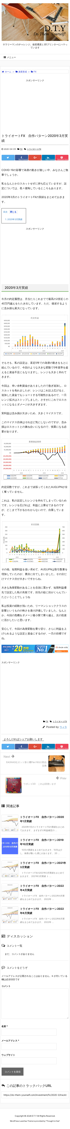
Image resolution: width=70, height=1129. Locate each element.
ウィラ (63, 727)
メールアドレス (10, 1040)
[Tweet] (8, 157)
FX (21, 149)
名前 (4, 1026)
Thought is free (52, 1121)
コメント (6, 986)
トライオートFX (34, 149)
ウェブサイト (8, 1054)
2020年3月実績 (13, 219)
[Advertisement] (35, 106)
